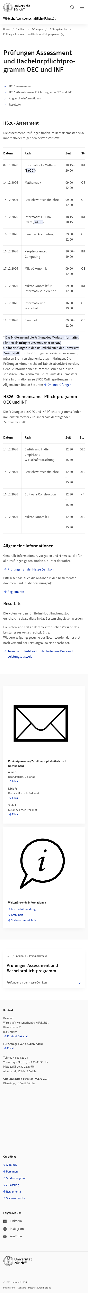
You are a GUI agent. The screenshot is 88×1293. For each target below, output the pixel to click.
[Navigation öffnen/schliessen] (82, 7)
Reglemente (16, 592)
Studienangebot (16, 1178)
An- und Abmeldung (23, 909)
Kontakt (21, 1288)
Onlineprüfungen (59, 385)
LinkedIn (16, 1221)
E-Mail (15, 781)
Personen (12, 1172)
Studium (20, 29)
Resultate (15, 105)
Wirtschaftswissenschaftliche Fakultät (29, 18)
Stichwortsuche (15, 1198)
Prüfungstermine (58, 29)
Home (6, 29)
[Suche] (72, 7)
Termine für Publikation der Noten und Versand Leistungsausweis (40, 654)
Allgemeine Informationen (25, 99)
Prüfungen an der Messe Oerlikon (31, 569)
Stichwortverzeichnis (23, 920)
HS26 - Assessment (20, 86)
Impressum (9, 1288)
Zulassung (12, 1185)
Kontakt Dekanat (17, 1036)
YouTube (16, 1236)
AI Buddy (11, 1165)
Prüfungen (37, 29)
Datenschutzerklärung (39, 1288)
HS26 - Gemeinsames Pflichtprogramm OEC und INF (40, 92)
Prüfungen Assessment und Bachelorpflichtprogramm (31, 34)
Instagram (17, 1229)
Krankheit (17, 915)
